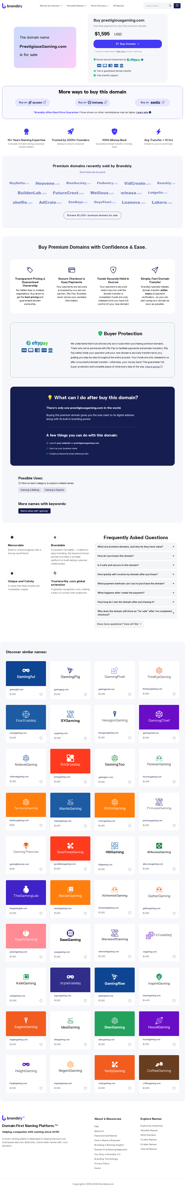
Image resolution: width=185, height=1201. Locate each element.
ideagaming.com (62, 1039)
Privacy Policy (101, 1163)
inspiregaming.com (152, 995)
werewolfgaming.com (108, 952)
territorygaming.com (19, 820)
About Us (99, 1131)
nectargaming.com (62, 908)
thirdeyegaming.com (152, 689)
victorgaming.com (106, 821)
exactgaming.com (18, 733)
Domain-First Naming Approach (110, 1149)
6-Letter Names (148, 1144)
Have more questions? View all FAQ (118, 624)
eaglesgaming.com (18, 1039)
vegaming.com (150, 952)
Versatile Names (75, 5)
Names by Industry (50, 5)
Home (97, 1168)
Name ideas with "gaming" (34, 511)
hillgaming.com (105, 864)
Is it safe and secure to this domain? (118, 565)
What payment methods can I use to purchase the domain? (131, 583)
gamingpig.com (61, 689)
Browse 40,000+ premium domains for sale (92, 215)
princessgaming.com (152, 820)
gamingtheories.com (19, 864)
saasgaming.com (62, 952)
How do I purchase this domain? (116, 556)
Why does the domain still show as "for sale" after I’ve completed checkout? (135, 613)
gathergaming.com (151, 908)
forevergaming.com (152, 777)
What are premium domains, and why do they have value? (130, 546)
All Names (118, 5)
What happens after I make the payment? (121, 593)
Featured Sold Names (105, 1135)
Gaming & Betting (30, 490)
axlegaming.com (17, 996)
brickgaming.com (62, 777)
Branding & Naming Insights (109, 1145)
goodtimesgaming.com (64, 864)
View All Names (148, 1149)
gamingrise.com (105, 996)
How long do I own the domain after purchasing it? (126, 602)
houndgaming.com (151, 1039)
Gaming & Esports (54, 490)
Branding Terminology (106, 1159)
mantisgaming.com (62, 821)
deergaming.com (106, 1039)
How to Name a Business (107, 1140)
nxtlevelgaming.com (19, 777)
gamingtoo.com (105, 777)
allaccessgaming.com (153, 864)
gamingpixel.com (106, 689)
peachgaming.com (18, 952)
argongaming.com (62, 996)
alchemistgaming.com (108, 908)
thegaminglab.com (18, 908)
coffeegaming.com (152, 1083)
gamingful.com (16, 689)
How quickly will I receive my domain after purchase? (128, 574)
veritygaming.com (106, 1083)
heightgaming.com (18, 1083)
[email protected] (98, 454)
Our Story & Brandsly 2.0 (107, 1154)
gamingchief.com (151, 733)
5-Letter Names (148, 1139)
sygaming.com (60, 733)
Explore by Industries (151, 1126)
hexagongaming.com (108, 733)
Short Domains (98, 5)
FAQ (96, 1126)
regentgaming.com (63, 1083)
